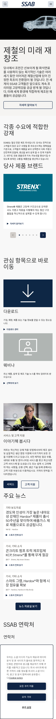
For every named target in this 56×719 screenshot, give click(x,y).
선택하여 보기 (12, 383)
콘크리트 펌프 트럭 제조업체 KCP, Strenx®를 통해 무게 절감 (27, 553)
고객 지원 (30, 484)
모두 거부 (26, 697)
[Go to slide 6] (36, 235)
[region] (26, 682)
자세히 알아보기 (28, 105)
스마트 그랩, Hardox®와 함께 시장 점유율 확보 (28, 583)
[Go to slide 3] (26, 235)
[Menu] (51, 4)
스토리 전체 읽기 (16, 535)
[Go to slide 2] (23, 235)
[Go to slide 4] (29, 235)
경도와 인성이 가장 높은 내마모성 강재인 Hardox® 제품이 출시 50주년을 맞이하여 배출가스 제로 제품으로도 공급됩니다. (28, 518)
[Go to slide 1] (19, 235)
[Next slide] (43, 235)
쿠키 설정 (26, 707)
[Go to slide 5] (33, 235)
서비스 (10, 484)
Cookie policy (16, 678)
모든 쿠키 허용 (27, 686)
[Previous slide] (13, 235)
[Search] (5, 4)
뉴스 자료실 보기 (28, 606)
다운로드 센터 (12, 329)
